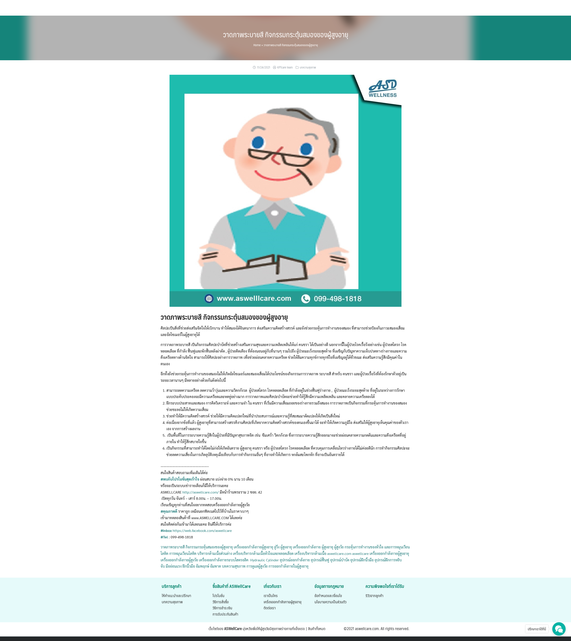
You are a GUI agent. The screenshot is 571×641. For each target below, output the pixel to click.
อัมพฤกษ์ (202, 566)
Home (257, 45)
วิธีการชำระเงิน (222, 608)
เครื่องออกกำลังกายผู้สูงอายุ (283, 602)
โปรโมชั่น (218, 595)
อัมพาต (215, 566)
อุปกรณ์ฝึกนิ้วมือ (361, 560)
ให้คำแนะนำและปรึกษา (176, 595)
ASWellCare (233, 628)
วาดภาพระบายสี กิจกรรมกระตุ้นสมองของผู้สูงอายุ (285, 34)
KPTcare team (285, 67)
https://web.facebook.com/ (193, 530)
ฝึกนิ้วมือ (188, 566)
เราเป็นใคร (271, 595)
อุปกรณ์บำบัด (339, 560)
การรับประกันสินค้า (225, 614)
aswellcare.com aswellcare (347, 553)
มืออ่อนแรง (173, 566)
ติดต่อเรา (270, 608)
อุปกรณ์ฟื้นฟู (319, 560)
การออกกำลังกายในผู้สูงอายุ (288, 566)
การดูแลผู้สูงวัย (257, 566)
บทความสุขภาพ (308, 67)
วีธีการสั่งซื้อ (221, 602)
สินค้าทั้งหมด (316, 628)
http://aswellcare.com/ (200, 492)
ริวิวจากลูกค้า (374, 595)
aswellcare (223, 530)
